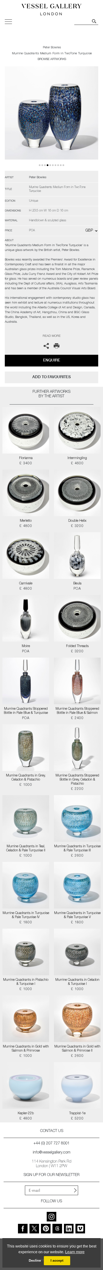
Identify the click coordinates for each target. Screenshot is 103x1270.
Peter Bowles (52, 47)
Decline (35, 1260)
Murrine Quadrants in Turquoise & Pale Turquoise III (77, 848)
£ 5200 (77, 1118)
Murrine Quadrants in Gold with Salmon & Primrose (26, 1049)
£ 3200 (77, 526)
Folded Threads (77, 646)
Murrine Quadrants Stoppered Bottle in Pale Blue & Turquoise (26, 711)
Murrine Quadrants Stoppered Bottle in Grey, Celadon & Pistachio (77, 780)
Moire (26, 646)
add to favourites (51, 377)
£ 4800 (25, 526)
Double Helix (77, 521)
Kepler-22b (26, 1113)
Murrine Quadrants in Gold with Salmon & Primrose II (77, 1049)
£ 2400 (77, 718)
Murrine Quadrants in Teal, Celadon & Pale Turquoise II (25, 848)
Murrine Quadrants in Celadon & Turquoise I (77, 982)
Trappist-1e (77, 1113)
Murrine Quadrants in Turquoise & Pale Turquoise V (77, 915)
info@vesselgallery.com (51, 1153)
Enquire (51, 360)
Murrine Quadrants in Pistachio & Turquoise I (25, 982)
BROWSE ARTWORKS (52, 59)
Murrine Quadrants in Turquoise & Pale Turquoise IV (26, 915)
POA (77, 589)
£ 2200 (77, 789)
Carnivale (25, 583)
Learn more (75, 1252)
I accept (57, 1260)
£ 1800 (25, 922)
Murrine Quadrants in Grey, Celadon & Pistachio (26, 778)
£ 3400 (25, 463)
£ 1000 (25, 785)
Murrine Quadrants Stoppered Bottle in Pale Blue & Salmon (77, 711)
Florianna (26, 458)
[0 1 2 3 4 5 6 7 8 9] (51, 118)
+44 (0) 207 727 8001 (51, 1144)
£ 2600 (77, 856)
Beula (77, 583)
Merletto (26, 521)
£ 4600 (77, 463)
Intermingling (77, 458)
